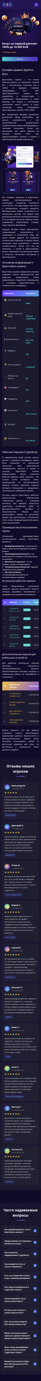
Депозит (20, 59)
